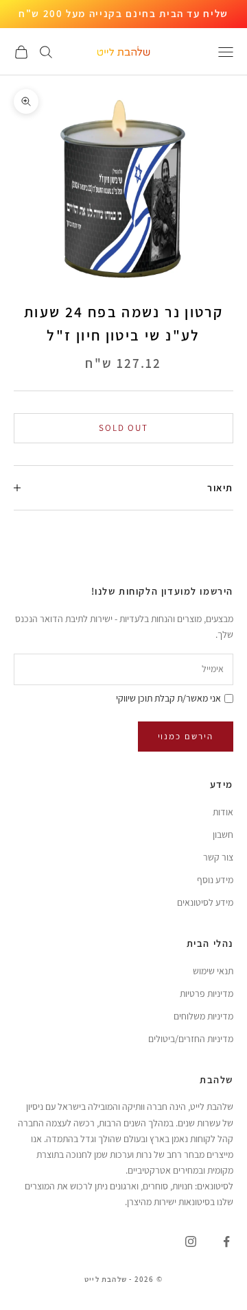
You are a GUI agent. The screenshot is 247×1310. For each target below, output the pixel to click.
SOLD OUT (124, 428)
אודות (223, 812)
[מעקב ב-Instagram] (191, 1241)
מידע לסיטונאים (205, 902)
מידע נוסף (215, 880)
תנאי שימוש (213, 971)
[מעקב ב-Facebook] (226, 1241)
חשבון (223, 834)
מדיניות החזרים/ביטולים (190, 1039)
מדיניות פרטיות (206, 993)
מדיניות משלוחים (203, 1016)
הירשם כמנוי (185, 736)
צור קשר (218, 857)
